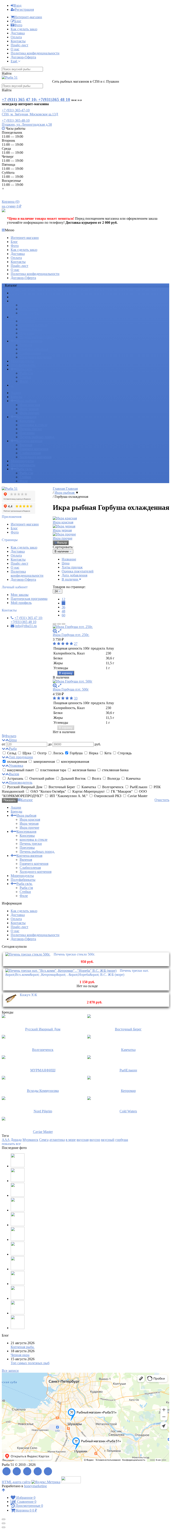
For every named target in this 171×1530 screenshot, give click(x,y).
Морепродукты (22, 361)
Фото (18, 25)
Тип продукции (21, 757)
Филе (24, 381)
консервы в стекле (33, 325)
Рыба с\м (26, 373)
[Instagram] (48, 1471)
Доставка (18, 33)
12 (63, 599)
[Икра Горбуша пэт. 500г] (111, 681)
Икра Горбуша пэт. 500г (71, 689)
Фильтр (62, 542)
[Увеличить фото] (55, 631)
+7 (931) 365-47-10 (16, 110)
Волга (96, 778)
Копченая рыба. (23, 1347)
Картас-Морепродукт (88, 791)
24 (63, 603)
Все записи (10, 1370)
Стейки (25, 377)
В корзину (65, 673)
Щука (27, 753)
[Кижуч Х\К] (10, 1003)
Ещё (14, 61)
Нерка (93, 753)
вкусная (83, 1140)
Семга (44, 1140)
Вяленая (26, 345)
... (12, 385)
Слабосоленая (30, 353)
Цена (65, 563)
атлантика (57, 1140)
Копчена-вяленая (29, 341)
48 (63, 611)
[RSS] (6, 1471)
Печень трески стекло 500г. (74, 954)
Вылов (14, 774)
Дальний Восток (73, 778)
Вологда (113, 778)
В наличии (70, 579)
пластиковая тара (53, 770)
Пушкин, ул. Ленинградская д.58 (27, 124)
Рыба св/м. (24, 369)
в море (71, 1140)
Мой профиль (21, 603)
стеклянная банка (114, 770)
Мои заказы (19, 595)
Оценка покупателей (78, 571)
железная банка (84, 770)
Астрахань (15, 778)
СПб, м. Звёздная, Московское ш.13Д (30, 114)
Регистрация (24, 9)
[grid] (54, 624)
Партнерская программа (29, 599)
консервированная (74, 761)
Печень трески (31, 329)
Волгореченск (112, 787)
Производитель (20, 782)
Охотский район (41, 778)
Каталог (27, 800)
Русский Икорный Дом (24, 787)
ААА (6, 1140)
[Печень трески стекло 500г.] (27, 954)
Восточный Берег (62, 787)
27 (75, 644)
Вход (17, 5)
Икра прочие (29, 313)
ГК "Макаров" (122, 791)
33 (75, 698)
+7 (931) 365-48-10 (16, 120)
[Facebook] (17, 1471)
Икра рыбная (26, 301)
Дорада (16, 1140)
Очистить (162, 800)
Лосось (58, 753)
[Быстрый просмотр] (59, 631)
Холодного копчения (35, 357)
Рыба (13, 749)
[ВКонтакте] (27, 1471)
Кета (108, 753)
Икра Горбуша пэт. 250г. (71, 635)
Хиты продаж (72, 567)
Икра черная (29, 309)
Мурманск (30, 1140)
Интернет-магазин (28, 17)
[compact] (63, 624)
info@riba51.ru (26, 626)
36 (63, 607)
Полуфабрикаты (23, 365)
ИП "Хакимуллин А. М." (69, 796)
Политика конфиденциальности (35, 53)
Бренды (16, 297)
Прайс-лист (19, 45)
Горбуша (76, 753)
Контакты (18, 41)
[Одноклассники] (38, 1471)
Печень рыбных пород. (37, 337)
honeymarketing (35, 1486)
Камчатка (132, 778)
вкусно (95, 1140)
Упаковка (16, 765)
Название (69, 559)
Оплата (16, 37)
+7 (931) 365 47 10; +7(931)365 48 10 (36, 99)
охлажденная (17, 761)
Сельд (11, 753)
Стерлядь (124, 753)
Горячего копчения (34, 349)
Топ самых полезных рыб (30, 1363)
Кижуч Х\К (28, 995)
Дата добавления (74, 575)
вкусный (107, 1140)
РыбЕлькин (138, 787)
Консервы (27, 321)
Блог (17, 21)
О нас (15, 49)
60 (63, 615)
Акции (16, 293)
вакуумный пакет (20, 770)
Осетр (42, 753)
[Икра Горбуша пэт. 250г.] (111, 627)
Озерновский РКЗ (107, 796)
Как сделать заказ (24, 29)
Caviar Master (137, 796)
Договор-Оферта (23, 57)
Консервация (26, 317)
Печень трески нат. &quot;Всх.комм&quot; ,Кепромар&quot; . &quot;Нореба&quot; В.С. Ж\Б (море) (77, 972)
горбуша (121, 1140)
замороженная (44, 761)
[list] (59, 624)
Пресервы (27, 333)
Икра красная (30, 305)
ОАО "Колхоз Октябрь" (48, 791)
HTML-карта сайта (16, 1482)
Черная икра (20, 1355)
